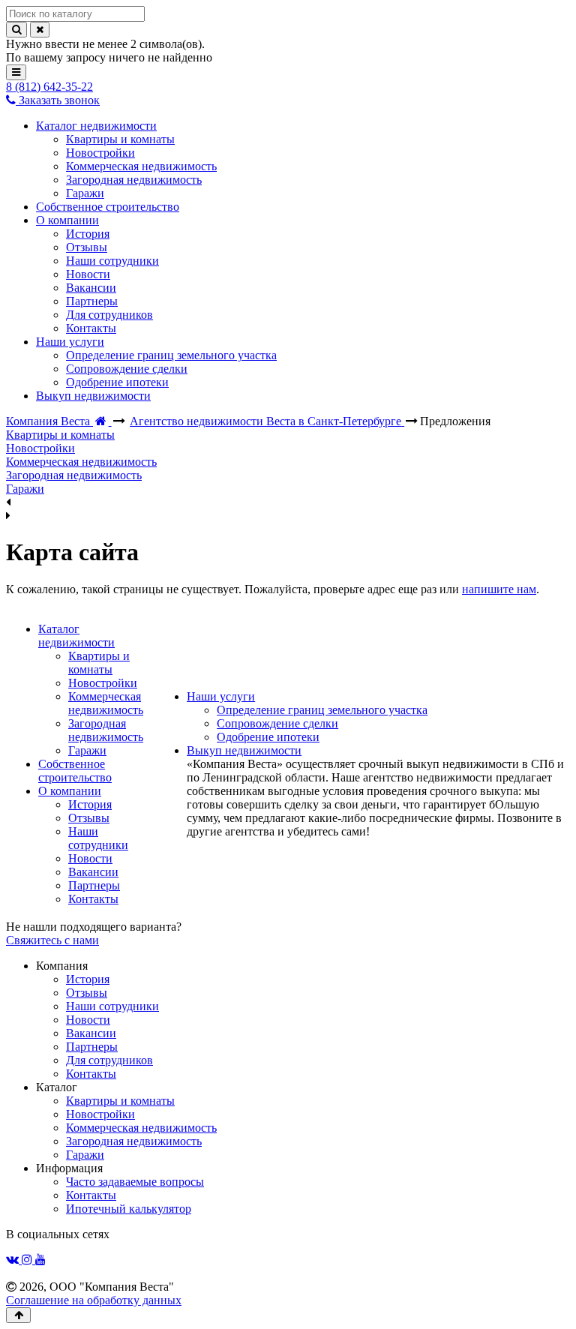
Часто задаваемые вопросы (135, 1181)
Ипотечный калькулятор (128, 1208)
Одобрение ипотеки (268, 736)
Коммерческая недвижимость (105, 703)
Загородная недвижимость (105, 730)
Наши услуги (221, 696)
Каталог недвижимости (76, 635)
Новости (90, 858)
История (90, 804)
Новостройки (102, 682)
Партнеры (94, 885)
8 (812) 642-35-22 (49, 86)
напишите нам (499, 589)
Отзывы (89, 818)
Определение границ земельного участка (322, 710)
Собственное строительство (75, 771)
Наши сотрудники (98, 838)
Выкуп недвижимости (244, 750)
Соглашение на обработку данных (94, 1300)
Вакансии (93, 872)
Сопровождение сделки (277, 723)
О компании (69, 790)
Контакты (93, 898)
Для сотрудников (109, 1060)
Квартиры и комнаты (99, 663)
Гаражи (87, 750)
